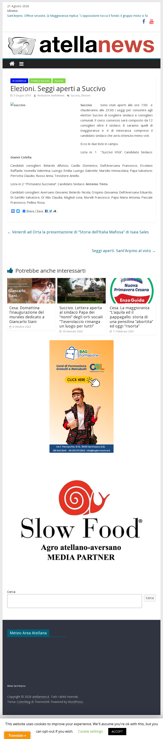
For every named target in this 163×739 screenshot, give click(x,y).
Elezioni (85, 95)
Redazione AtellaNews (51, 95)
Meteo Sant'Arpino (16, 685)
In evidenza (19, 81)
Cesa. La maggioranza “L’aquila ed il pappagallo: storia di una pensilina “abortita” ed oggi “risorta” (131, 317)
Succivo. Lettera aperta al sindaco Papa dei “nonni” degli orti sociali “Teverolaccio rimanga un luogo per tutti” (81, 317)
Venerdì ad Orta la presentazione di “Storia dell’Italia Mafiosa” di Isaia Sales (78, 231)
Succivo (59, 81)
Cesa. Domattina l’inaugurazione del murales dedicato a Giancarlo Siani (26, 314)
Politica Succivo (40, 81)
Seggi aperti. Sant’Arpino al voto (124, 250)
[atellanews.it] (82, 34)
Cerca (11, 592)
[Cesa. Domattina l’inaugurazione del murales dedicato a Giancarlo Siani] (31, 280)
